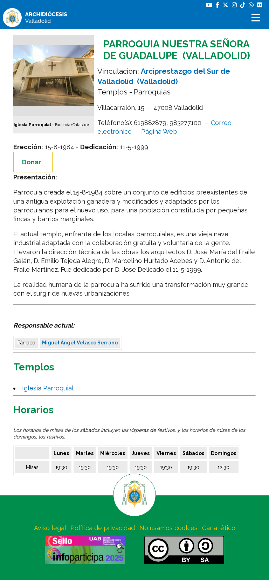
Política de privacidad (102, 528)
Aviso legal (50, 528)
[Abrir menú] (256, 17)
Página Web (159, 131)
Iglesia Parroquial (49, 388)
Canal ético (218, 528)
